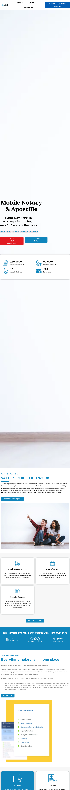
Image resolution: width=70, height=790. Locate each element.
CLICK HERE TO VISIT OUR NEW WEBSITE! (19, 232)
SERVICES (19, 3)
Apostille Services (17, 597)
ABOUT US (32, 3)
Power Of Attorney (52, 569)
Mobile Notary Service (17, 569)
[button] (2, 639)
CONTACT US (28, 7)
